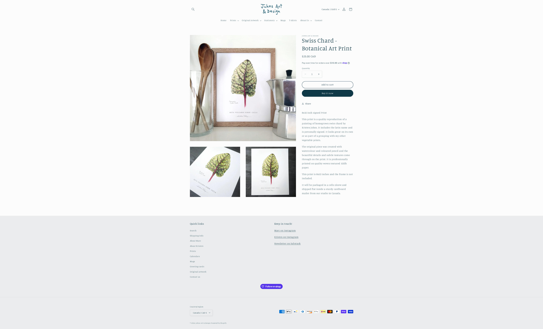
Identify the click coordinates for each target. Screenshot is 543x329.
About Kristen (196, 246)
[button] (193, 9)
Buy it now (327, 93)
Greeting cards (197, 266)
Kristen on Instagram (286, 237)
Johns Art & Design (203, 323)
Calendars (195, 256)
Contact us (195, 277)
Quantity (306, 68)
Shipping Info (196, 235)
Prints (193, 251)
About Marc (195, 241)
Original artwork (198, 271)
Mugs (192, 261)
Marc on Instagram (285, 230)
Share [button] (308, 103)
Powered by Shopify (218, 323)
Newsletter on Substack (287, 243)
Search (193, 230)
